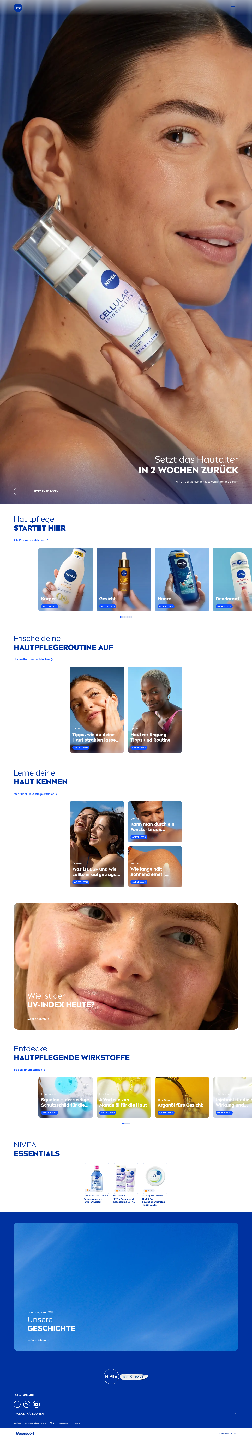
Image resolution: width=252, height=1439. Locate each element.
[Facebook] (17, 1404)
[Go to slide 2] (123, 617)
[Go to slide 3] (125, 617)
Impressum (63, 1423)
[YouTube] (36, 1404)
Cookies (17, 1423)
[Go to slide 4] (127, 617)
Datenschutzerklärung (35, 1423)
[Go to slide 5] (129, 617)
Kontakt (76, 1423)
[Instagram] (26, 1404)
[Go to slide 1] (121, 617)
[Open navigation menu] (232, 7)
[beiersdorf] (25, 1433)
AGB (52, 1423)
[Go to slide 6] (131, 617)
